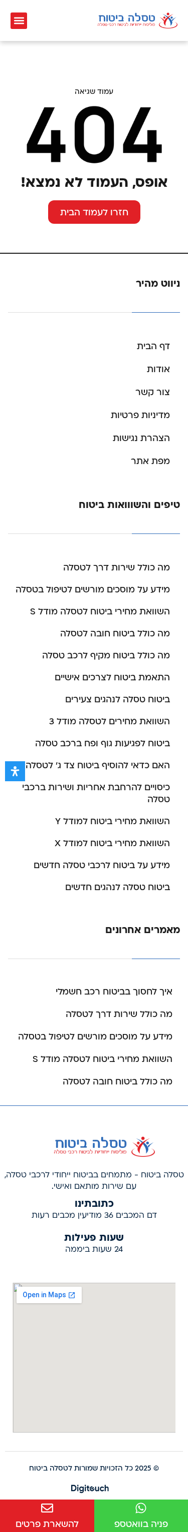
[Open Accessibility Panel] (15, 771)
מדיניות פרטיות (140, 415)
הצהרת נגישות (141, 438)
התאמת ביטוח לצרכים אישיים (112, 677)
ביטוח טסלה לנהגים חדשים (117, 887)
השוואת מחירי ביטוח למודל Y (112, 821)
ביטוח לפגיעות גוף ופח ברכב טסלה (102, 743)
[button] (19, 20)
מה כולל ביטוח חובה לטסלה (115, 633)
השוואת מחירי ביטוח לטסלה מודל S (100, 611)
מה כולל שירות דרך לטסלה (116, 567)
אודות (158, 369)
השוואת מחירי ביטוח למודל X (112, 843)
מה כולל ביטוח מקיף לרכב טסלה (106, 655)
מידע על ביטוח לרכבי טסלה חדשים (102, 865)
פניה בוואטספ (141, 1524)
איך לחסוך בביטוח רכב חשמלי (114, 992)
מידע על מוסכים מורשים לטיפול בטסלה (93, 589)
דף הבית (153, 346)
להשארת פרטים (47, 1524)
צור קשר (152, 392)
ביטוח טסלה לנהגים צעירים (117, 699)
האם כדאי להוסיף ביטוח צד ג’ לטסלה (98, 765)
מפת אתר (150, 461)
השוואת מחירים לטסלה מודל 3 (109, 721)
